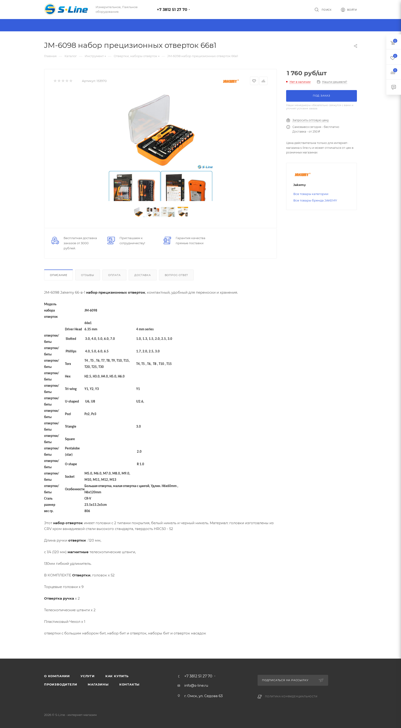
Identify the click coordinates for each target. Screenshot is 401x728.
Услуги (88, 676)
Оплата (114, 275)
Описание (58, 275)
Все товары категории (310, 194)
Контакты (129, 684)
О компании (57, 676)
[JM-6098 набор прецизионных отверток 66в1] (160, 130)
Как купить (117, 676)
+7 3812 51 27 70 (172, 9)
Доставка (142, 275)
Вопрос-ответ (176, 275)
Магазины (98, 684)
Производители (60, 684)
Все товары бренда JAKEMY (315, 200)
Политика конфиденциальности (291, 696)
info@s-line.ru (196, 685)
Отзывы (87, 275)
